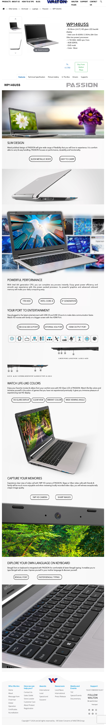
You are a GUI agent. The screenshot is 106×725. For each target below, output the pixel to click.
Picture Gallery (53, 77)
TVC (71, 692)
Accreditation (13, 712)
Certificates (12, 709)
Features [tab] (21, 77)
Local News (59, 690)
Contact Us (28, 692)
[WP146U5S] (15, 26)
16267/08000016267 (94, 690)
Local (41, 693)
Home (10, 690)
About (10, 693)
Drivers (75, 77)
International (44, 690)
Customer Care (29, 701)
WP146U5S (57, 8)
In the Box (66, 77)
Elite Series (13, 8)
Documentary (75, 698)
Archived (24, 8)
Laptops (35, 8)
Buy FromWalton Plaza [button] (81, 67)
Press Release (60, 696)
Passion (45, 8)
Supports (84, 77)
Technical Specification (36, 77)
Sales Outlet (28, 695)
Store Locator (29, 698)
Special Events (76, 695)
